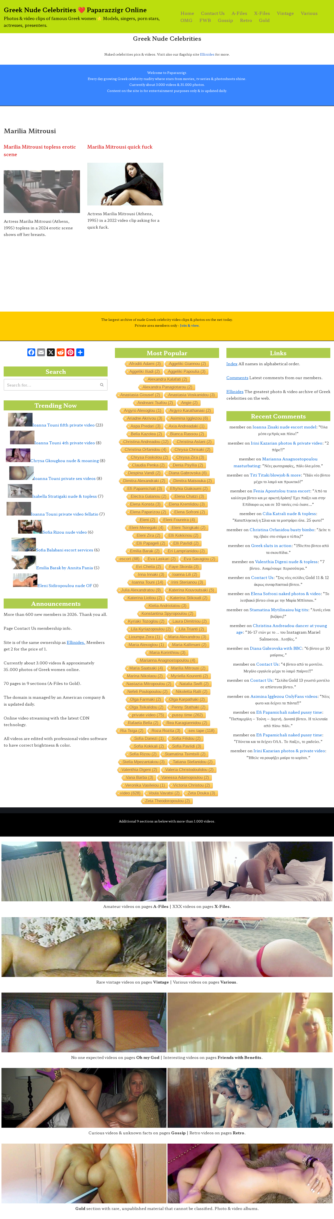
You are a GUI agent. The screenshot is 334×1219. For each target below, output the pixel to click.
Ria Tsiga (132, 730)
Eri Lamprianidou (186, 551)
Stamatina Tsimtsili (185, 754)
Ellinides (207, 54)
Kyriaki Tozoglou (146, 621)
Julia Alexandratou (141, 590)
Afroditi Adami (145, 363)
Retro (246, 20)
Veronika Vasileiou (145, 785)
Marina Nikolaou (145, 676)
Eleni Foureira (179, 520)
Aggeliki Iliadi (144, 371)
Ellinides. (76, 642)
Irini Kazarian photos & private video (286, 443)
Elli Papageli (150, 543)
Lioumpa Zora (144, 637)
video (130, 793)
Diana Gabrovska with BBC (276, 648)
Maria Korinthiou (167, 652)
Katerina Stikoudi (189, 598)
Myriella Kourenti (189, 676)
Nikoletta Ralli (192, 691)
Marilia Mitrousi (188, 668)
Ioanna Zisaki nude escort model (284, 427)
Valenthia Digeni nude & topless (286, 561)
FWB (205, 20)
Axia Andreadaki (187, 426)
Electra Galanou (149, 496)
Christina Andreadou (146, 441)
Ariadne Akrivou (144, 418)
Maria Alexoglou (146, 644)
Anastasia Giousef (140, 395)
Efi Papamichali (144, 488)
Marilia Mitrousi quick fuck (120, 146)
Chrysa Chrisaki (193, 449)
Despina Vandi (144, 473)
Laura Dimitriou (190, 621)
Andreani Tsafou (155, 402)
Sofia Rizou (143, 754)
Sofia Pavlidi (186, 746)
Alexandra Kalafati (167, 379)
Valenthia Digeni (139, 769)
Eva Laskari (162, 559)
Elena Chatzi (189, 496)
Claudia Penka (148, 465)
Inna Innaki (151, 574)
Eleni (147, 520)
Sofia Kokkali (149, 746)
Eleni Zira (148, 535)
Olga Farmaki (145, 699)
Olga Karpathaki (187, 699)
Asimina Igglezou (189, 418)
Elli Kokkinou (183, 535)
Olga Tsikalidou (146, 707)
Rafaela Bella (143, 723)
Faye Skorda (184, 566)
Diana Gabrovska (188, 473)
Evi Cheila (148, 566)
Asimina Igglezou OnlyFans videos (283, 696)
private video (148, 715)
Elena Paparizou (148, 512)
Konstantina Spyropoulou (167, 613)
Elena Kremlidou (187, 504)
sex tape (202, 730)
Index (231, 363)
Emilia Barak (145, 551)
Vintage (285, 13)
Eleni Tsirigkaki (189, 527)
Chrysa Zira (190, 457)
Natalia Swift (194, 683)
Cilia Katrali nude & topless (289, 513)
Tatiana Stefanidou (193, 762)
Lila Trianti (191, 629)
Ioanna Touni (147, 582)
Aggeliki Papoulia (187, 371)
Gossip (225, 20)
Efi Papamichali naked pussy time (289, 712)
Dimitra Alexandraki (144, 480)
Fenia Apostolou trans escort (281, 491)
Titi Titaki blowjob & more (275, 475)
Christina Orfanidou (146, 449)
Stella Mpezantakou (143, 762)
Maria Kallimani (189, 644)
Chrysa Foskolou (149, 457)
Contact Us (213, 13)
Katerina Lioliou (145, 598)
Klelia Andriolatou (168, 605)
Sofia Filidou (186, 738)
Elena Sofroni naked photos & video (286, 593)
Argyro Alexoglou (142, 410)
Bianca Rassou (187, 434)
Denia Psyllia (188, 465)
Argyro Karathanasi (190, 410)
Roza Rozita (166, 730)
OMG (186, 20)
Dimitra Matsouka (192, 480)
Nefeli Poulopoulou (147, 691)
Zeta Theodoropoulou (167, 801)
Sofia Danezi (149, 738)
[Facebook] (31, 352)
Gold (264, 20)
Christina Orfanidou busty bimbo (282, 529)
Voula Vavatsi (164, 793)
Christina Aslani (194, 441)
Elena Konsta (145, 504)
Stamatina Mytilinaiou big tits (279, 609)
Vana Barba (139, 777)
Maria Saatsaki (146, 668)
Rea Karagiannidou (187, 723)
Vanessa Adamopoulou (185, 777)
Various (309, 13)
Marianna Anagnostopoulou (167, 660)
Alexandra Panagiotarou (167, 387)
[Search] (102, 385)
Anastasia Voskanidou (191, 395)
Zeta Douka (201, 793)
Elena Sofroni (189, 512)
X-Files (262, 13)
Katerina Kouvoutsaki (191, 590)
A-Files (239, 13)
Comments (237, 377)
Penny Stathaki (189, 707)
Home (187, 13)
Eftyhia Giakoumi (189, 488)
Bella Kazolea (146, 434)
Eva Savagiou (199, 559)
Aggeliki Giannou (187, 363)
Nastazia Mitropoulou (148, 683)
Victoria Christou (191, 785)
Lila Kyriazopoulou (151, 629)
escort (130, 559)
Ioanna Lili (184, 574)
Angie (189, 402)
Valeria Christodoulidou (189, 769)
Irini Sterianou (187, 582)
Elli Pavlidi (186, 543)
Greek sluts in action (271, 545)
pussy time (187, 715)
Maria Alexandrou (187, 637)
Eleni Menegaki (146, 527)
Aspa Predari (146, 426)
